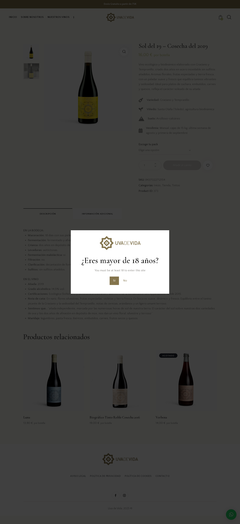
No (125, 280)
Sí (114, 280)
